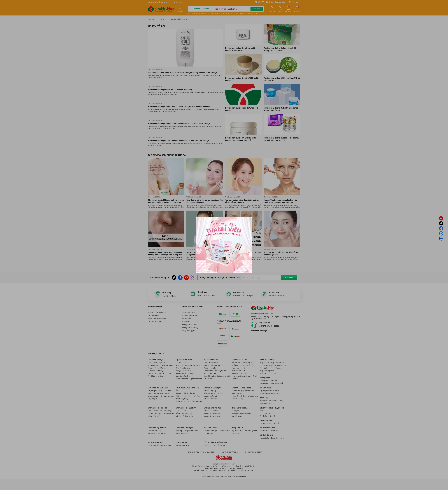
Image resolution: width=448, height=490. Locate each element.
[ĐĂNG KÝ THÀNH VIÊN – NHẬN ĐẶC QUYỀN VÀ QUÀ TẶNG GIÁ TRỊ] (224, 245)
